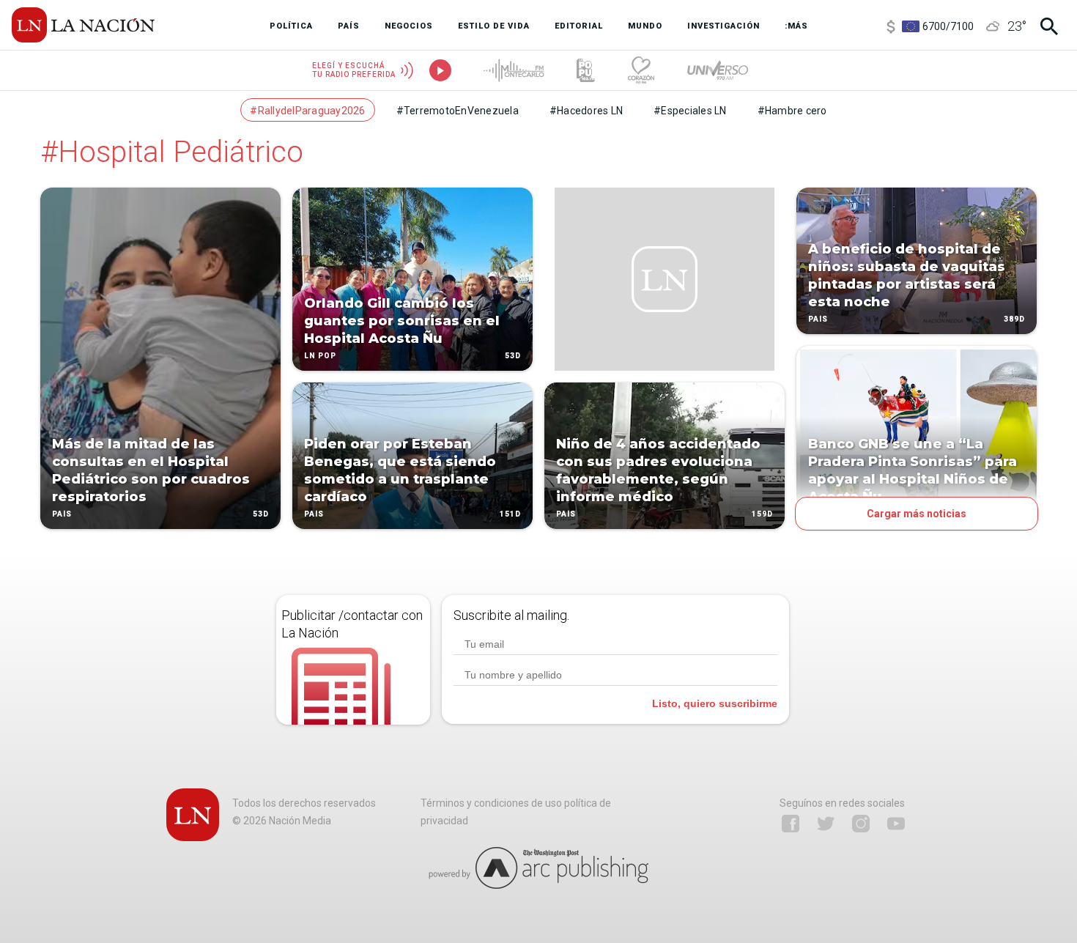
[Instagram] (861, 823)
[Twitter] (825, 823)
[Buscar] (1049, 26)
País (62, 514)
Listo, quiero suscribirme (714, 703)
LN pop (320, 356)
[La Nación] (83, 24)
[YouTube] (896, 823)
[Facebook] (790, 823)
